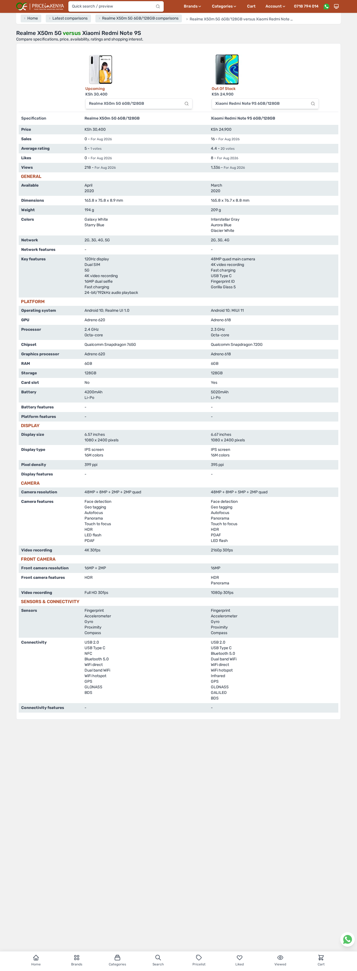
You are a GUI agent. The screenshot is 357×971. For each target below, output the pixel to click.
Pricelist (199, 964)
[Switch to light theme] (336, 6)
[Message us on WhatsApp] (326, 6)
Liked (239, 964)
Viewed (280, 964)
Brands (76, 964)
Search (158, 964)
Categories (117, 964)
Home (36, 964)
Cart (251, 6)
